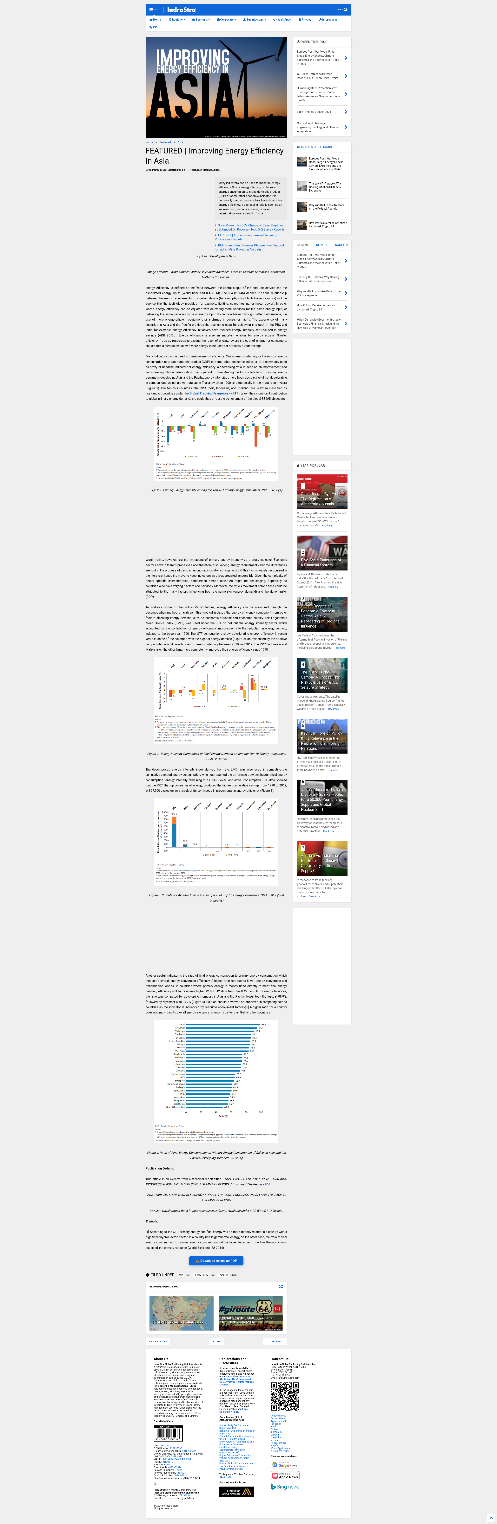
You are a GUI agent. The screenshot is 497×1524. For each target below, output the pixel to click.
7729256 (184, 1495)
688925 (181, 1472)
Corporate (227, 19)
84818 (167, 1464)
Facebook (276, 1424)
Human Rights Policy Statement (236, 1463)
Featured (165, 142)
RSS (155, 27)
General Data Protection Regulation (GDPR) (232, 1451)
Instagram (276, 1432)
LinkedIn (275, 1434)
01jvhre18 (167, 1462)
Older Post (275, 1341)
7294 (179, 1470)
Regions (177, 19)
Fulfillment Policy (228, 1447)
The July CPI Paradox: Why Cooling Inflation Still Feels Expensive (325, 187)
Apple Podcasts (279, 1421)
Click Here (225, 1477)
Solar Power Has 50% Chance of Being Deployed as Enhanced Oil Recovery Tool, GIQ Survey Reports (250, 227)
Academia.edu (278, 1415)
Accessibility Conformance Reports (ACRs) (233, 1427)
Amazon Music (279, 1418)
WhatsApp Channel (281, 1448)
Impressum (329, 19)
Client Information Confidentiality (237, 1436)
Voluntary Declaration (231, 1469)
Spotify (274, 1445)
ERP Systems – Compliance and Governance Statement (236, 1443)
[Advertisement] (178, 204)
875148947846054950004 (176, 1459)
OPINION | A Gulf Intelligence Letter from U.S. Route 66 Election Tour (248, 1320)
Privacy (306, 19)
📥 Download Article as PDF (216, 1260)
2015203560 (189, 1451)
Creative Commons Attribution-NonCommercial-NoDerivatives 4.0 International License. (236, 1380)
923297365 (176, 1448)
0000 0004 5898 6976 (170, 1456)
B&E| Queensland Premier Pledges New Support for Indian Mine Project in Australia (249, 247)
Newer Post (158, 1341)
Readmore (327, 525)
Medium (275, 1440)
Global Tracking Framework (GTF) (214, 393)
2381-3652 (165, 1445)
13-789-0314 (180, 1475)
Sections (201, 19)
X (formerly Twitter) (281, 1451)
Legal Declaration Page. (233, 1410)
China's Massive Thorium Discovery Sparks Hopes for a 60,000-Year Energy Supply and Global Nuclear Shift (322, 799)
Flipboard (275, 1429)
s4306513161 (175, 1467)
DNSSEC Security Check (232, 1439)
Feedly (274, 1426)
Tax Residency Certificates (233, 1466)
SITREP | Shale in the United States (177, 1322)
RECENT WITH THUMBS (315, 147)
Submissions (254, 19)
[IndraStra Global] (181, 10)
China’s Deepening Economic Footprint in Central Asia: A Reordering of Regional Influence (321, 616)
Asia (180, 142)
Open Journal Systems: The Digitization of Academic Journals (320, 499)
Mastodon (276, 1437)
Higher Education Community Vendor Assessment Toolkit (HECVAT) (235, 1458)
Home (157, 19)
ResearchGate (278, 1443)
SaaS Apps (284, 19)
